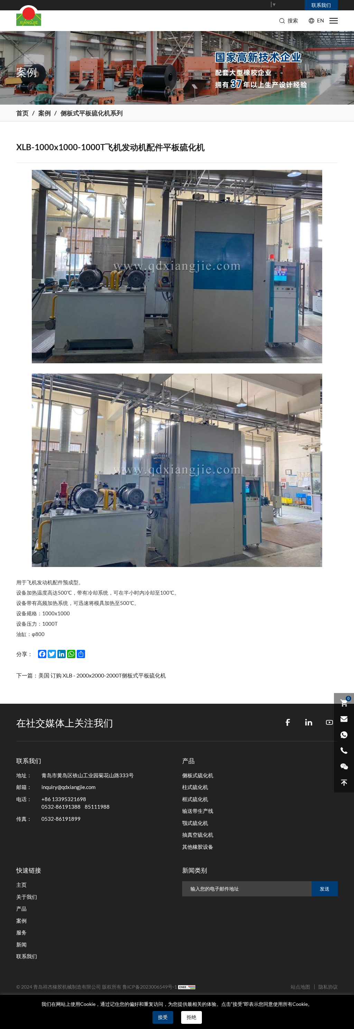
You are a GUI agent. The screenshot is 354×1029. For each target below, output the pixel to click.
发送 (324, 889)
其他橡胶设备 (197, 847)
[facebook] (288, 722)
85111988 (97, 807)
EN (320, 20)
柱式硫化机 (195, 787)
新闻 (21, 945)
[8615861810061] (344, 735)
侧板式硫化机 (197, 775)
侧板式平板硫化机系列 (91, 112)
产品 (21, 909)
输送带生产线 (197, 811)
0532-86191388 (61, 807)
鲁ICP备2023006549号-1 (149, 987)
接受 (163, 1017)
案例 (44, 112)
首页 (22, 112)
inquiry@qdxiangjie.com (68, 787)
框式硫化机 (195, 799)
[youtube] (329, 722)
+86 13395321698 (63, 799)
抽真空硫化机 (197, 835)
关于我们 (26, 897)
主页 (21, 885)
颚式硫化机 (195, 823)
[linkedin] (308, 722)
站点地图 (300, 987)
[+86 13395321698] (344, 750)
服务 (21, 932)
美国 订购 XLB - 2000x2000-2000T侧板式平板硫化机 (102, 675)
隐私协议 (328, 987)
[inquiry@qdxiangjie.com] (344, 719)
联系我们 (26, 956)
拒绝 (191, 1017)
